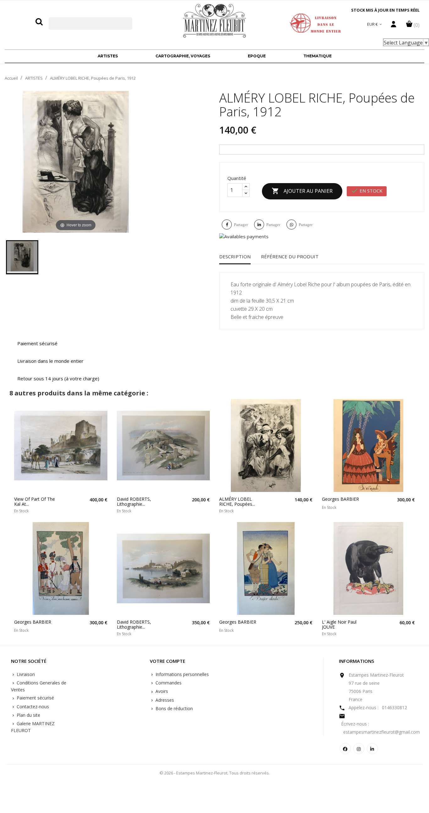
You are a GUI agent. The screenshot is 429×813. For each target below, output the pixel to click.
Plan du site (27, 715)
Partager (241, 225)
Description (235, 256)
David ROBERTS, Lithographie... (134, 501)
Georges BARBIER (340, 499)
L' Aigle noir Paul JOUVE (339, 624)
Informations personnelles (181, 674)
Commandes (168, 683)
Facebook (345, 748)
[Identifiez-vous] (393, 26)
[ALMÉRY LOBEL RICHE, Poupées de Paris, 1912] (22, 257)
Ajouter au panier (302, 191)
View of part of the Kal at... (34, 501)
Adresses (164, 700)
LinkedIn (372, 748)
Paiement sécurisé (34, 698)
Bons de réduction (173, 708)
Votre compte (167, 661)
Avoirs (161, 691)
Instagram (359, 748)
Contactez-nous (32, 707)
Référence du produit (289, 256)
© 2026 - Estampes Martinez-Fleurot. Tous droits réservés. (215, 773)
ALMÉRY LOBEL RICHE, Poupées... (237, 501)
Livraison (25, 674)
